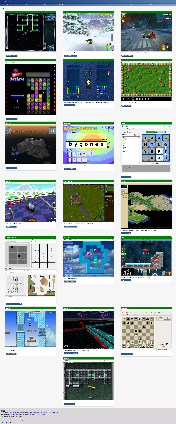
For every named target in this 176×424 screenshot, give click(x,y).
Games (46, 4)
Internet (78, 4)
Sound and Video (114, 4)
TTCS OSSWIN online (10, 2)
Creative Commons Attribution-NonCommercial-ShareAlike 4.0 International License (44, 412)
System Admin (95, 4)
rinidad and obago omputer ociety (23, 1)
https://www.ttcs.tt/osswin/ (17, 418)
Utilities (131, 4)
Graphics (62, 4)
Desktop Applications (11, 4)
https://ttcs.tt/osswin (11, 414)
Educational (30, 4)
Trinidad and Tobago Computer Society (16, 412)
